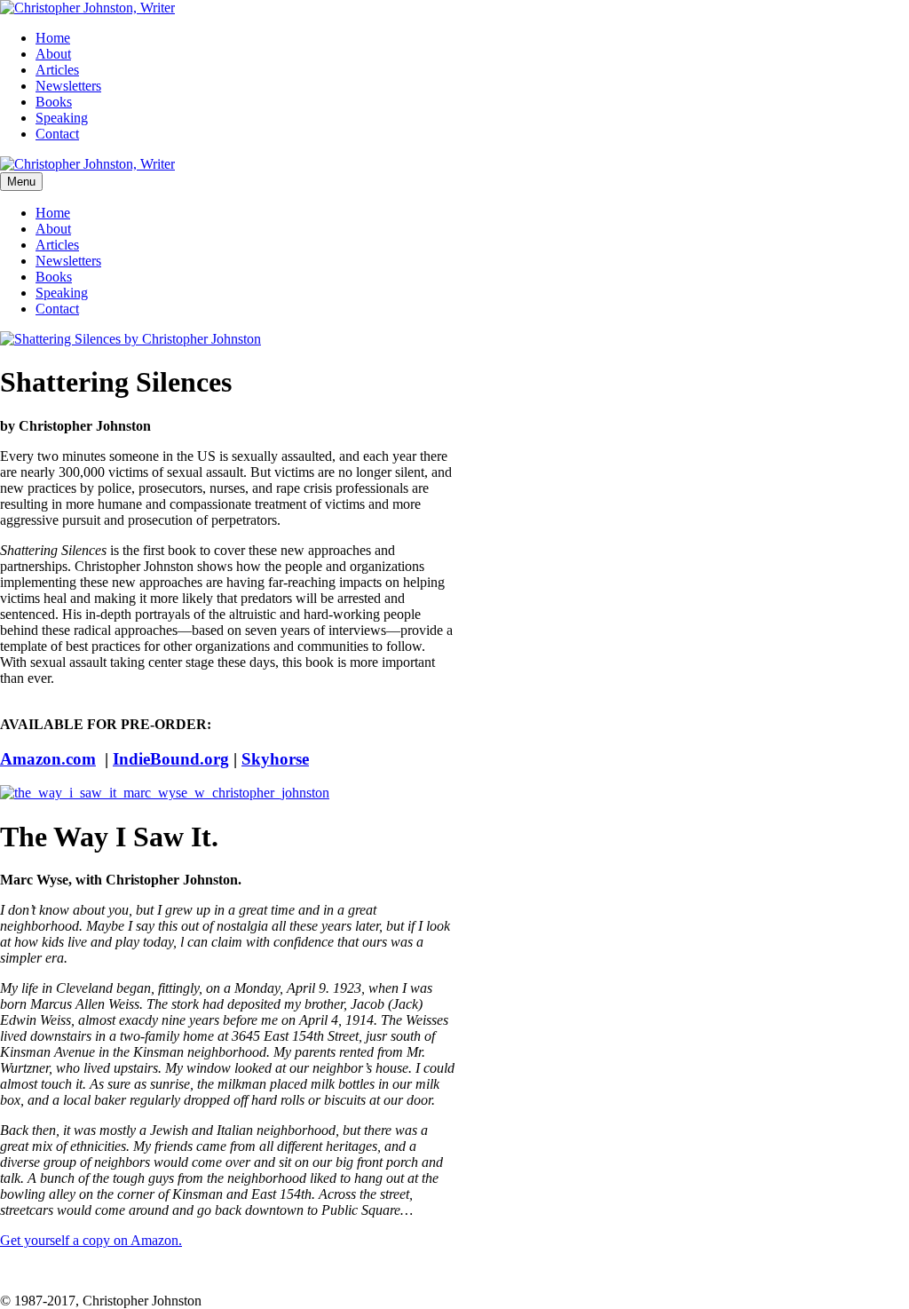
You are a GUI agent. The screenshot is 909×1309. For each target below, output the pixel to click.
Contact (57, 133)
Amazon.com (48, 759)
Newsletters (68, 85)
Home (53, 37)
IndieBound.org (171, 759)
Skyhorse (275, 759)
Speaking (62, 117)
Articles (57, 69)
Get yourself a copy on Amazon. (91, 1240)
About (53, 53)
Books (54, 101)
